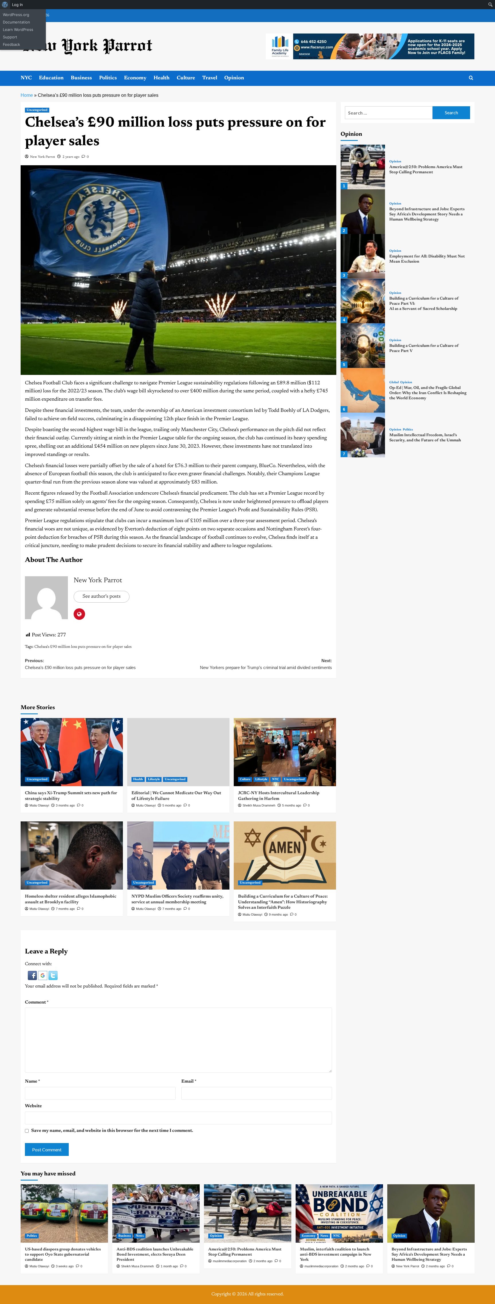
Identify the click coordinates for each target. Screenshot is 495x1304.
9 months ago (278, 914)
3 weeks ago (65, 1266)
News (140, 1236)
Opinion (234, 78)
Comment (37, 1002)
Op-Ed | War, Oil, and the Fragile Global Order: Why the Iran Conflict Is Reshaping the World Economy (427, 393)
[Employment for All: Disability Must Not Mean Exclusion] (363, 256)
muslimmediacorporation (230, 1261)
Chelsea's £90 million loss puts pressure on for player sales (82, 647)
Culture (186, 78)
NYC (26, 78)
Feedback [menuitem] (11, 44)
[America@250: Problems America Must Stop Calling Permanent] (363, 167)
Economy (135, 78)
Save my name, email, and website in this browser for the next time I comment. (112, 1130)
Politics (108, 78)
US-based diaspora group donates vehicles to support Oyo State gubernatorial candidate (63, 1255)
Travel (209, 78)
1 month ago (169, 1266)
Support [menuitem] (10, 37)
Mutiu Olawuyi (39, 805)
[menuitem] (5, 4)
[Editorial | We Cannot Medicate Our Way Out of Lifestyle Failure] (178, 752)
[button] (33, 975)
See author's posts (101, 596)
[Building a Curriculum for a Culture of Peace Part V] (363, 345)
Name (32, 1081)
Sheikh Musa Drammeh (259, 805)
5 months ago (171, 805)
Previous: (80, 664)
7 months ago (65, 908)
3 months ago (65, 805)
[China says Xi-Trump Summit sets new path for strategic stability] (72, 752)
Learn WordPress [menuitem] (18, 29)
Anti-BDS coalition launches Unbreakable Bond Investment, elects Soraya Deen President (155, 1255)
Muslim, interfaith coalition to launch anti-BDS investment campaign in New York (335, 1255)
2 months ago (263, 1261)
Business (81, 78)
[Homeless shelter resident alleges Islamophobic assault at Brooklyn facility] (72, 855)
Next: (266, 664)
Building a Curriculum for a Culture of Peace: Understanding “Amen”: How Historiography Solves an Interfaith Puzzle (283, 902)
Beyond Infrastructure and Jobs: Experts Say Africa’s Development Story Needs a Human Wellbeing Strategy (427, 214)
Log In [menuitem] (17, 4)
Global (394, 382)
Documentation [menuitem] (16, 22)
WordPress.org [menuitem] (16, 14)
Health (162, 78)
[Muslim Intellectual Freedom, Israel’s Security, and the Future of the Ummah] (363, 435)
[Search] (471, 78)
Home (27, 95)
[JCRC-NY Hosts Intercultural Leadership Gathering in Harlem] (285, 752)
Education (51, 78)
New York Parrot (42, 157)
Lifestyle (154, 779)
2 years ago (70, 157)
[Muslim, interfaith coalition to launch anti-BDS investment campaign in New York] (339, 1213)
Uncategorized (37, 110)
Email (189, 1081)
